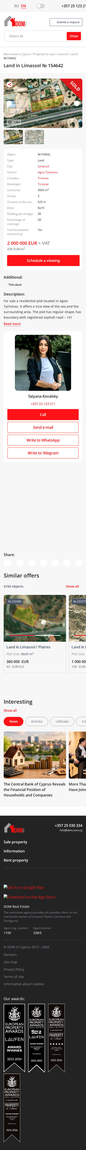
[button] (77, 103)
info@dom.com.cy (71, 830)
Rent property (16, 860)
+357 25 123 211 (43, 404)
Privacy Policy (14, 969)
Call (43, 414)
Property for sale (43, 54)
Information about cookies (24, 984)
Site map (10, 962)
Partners (10, 955)
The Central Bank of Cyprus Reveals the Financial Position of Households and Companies (35, 790)
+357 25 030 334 (68, 825)
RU (16, 5)
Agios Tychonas (48, 172)
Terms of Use (14, 976)
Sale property (15, 841)
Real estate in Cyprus (17, 54)
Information (14, 851)
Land (74, 54)
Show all (72, 586)
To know (43, 178)
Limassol (62, 54)
